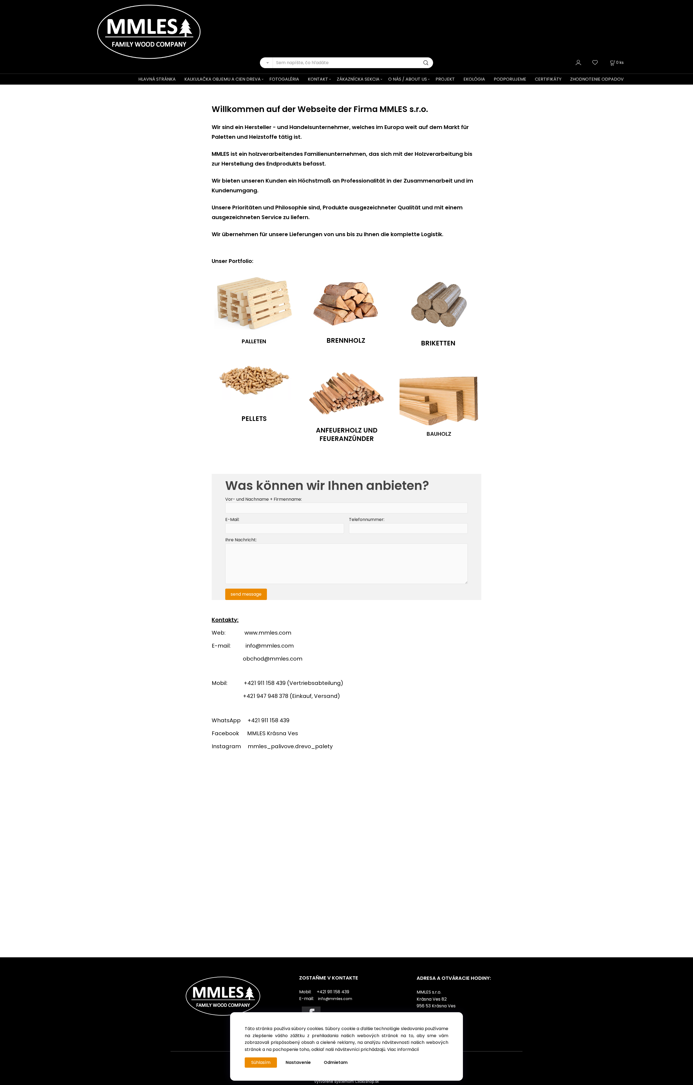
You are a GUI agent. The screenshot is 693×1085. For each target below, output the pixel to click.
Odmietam (336, 1062)
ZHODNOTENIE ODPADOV (597, 79)
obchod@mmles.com (272, 658)
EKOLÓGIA (474, 79)
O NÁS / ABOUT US (407, 79)
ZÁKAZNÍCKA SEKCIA (358, 79)
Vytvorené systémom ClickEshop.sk (346, 1081)
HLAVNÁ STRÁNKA (157, 79)
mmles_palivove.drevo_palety (290, 746)
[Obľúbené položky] (595, 62)
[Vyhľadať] (266, 62)
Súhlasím (260, 1062)
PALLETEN (254, 341)
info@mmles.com (270, 645)
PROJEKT (445, 79)
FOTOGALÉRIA (284, 79)
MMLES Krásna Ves (272, 733)
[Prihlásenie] (578, 62)
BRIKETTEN (438, 343)
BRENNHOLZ (345, 340)
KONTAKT (318, 79)
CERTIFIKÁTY (548, 79)
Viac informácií (403, 1049)
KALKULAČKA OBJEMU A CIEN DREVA (222, 79)
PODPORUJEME (510, 79)
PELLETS (254, 418)
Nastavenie (298, 1062)
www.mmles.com (267, 633)
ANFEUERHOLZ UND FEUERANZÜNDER (346, 434)
